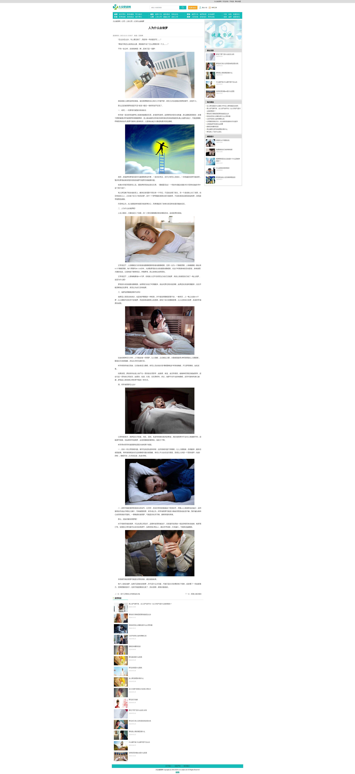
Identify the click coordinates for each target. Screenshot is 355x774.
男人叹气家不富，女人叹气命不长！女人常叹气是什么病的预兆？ (150, 604)
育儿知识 (138, 14)
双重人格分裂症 (196, 594)
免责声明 (177, 766)
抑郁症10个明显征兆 (222, 140)
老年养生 (122, 14)
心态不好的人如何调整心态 (138, 636)
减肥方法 (195, 14)
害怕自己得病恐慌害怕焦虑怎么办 (140, 614)
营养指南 (122, 17)
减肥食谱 (203, 14)
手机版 (231, 1)
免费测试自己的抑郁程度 (224, 149)
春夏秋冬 (236, 14)
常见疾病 (225, 1)
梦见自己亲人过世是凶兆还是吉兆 (140, 721)
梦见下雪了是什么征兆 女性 (138, 710)
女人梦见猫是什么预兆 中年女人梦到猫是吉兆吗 (222, 106)
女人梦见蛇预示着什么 (136, 678)
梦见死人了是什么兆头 (214, 132)
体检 (230, 14)
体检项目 (203, 17)
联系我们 (187, 766)
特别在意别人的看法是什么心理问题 (140, 625)
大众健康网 (218, 1)
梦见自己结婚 (133, 699)
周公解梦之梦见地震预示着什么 (217, 129)
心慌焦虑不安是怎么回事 (215, 124)
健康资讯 (236, 17)
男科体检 (211, 17)
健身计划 (158, 14)
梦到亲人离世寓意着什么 (137, 731)
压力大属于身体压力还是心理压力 (140, 689)
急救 (225, 17)
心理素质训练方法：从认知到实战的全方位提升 (222, 121)
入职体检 (195, 17)
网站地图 (238, 1)
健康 (116, 14)
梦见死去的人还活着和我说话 (225, 177)
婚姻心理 (166, 17)
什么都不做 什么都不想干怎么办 (139, 742)
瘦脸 (188, 14)
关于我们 (168, 766)
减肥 (230, 17)
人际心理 (158, 17)
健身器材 (166, 14)
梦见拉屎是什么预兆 (135, 667)
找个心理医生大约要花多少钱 (130, 594)
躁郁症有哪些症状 (135, 646)
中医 (225, 14)
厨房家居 (130, 17)
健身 (152, 14)
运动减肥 (211, 14)
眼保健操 (130, 14)
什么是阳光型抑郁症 (222, 168)
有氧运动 (174, 14)
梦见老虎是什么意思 (135, 657)
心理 (152, 17)
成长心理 (174, 17)
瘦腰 (188, 17)
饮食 (116, 17)
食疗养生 (138, 17)
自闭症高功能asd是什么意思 (138, 753)
